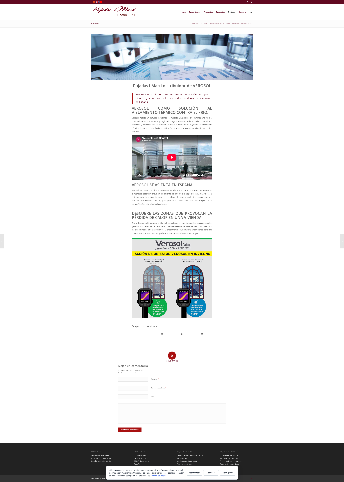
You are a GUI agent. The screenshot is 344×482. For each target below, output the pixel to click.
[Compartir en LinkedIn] (182, 334)
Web (152, 397)
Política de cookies (159, 475)
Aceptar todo (194, 473)
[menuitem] (183, 12)
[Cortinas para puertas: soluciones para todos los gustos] (342, 241)
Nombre (155, 379)
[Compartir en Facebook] (142, 334)
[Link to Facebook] (247, 2)
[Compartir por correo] (202, 334)
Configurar (228, 473)
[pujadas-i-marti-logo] (113, 12)
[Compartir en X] (162, 334)
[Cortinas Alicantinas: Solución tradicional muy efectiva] (2, 241)
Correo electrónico (158, 388)
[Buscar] (250, 12)
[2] (172, 57)
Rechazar (211, 473)
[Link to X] (251, 2)
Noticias (95, 23)
